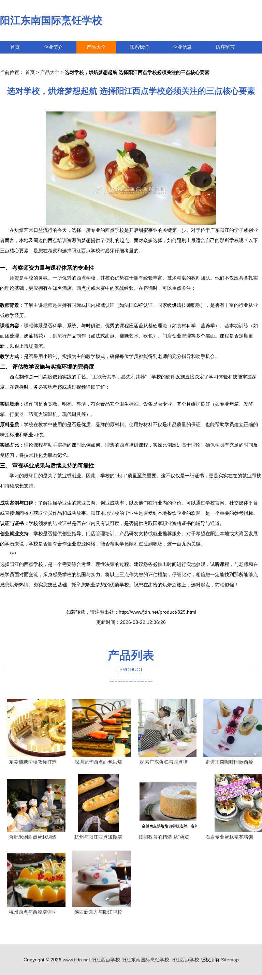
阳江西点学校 (105, 959)
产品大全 (96, 47)
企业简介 (53, 47)
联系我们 (139, 47)
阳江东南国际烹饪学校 (51, 20)
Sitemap (230, 959)
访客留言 (225, 47)
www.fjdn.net (76, 959)
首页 (15, 47)
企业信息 (182, 47)
